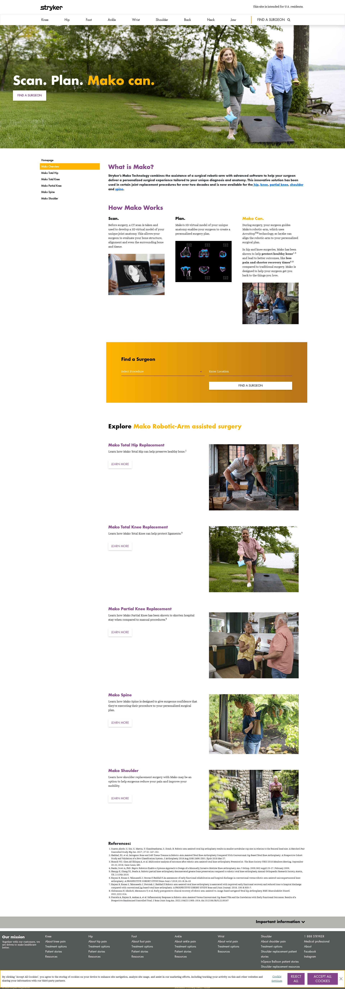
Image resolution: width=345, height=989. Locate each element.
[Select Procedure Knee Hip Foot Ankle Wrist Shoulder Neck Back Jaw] (163, 371)
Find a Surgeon (250, 385)
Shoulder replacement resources (280, 967)
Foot (134, 936)
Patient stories (53, 951)
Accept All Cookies (323, 978)
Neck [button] (211, 19)
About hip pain (97, 941)
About (307, 946)
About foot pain (141, 941)
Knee (48, 936)
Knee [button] (44, 19)
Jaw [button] (233, 19)
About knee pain (55, 941)
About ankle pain (185, 941)
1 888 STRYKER (314, 936)
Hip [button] (67, 19)
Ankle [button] (112, 19)
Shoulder (266, 936)
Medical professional (317, 941)
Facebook (310, 951)
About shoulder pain (273, 941)
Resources (51, 956)
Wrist (221, 936)
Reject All (296, 978)
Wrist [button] (136, 19)
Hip (90, 936)
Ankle (178, 936)
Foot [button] (89, 19)
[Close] (341, 979)
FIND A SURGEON (271, 19)
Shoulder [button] (162, 19)
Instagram (310, 956)
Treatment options (56, 946)
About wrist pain (228, 941)
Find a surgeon (29, 95)
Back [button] (187, 19)
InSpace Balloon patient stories (280, 961)
